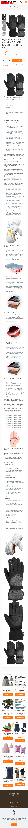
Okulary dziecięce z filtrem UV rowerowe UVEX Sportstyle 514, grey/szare (20, 712)
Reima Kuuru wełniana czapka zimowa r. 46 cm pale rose (20, 758)
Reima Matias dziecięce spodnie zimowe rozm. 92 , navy (20, 735)
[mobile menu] (26, 2)
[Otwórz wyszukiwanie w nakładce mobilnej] (23, 2)
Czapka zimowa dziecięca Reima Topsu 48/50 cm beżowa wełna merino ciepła (8, 689)
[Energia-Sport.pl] (9, 2)
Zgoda (14, 824)
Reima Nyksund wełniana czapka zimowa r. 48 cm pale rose (8, 756)
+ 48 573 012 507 (14, 802)
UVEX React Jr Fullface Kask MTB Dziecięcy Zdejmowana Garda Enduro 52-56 (7, 712)
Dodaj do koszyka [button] (7, 694)
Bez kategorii (21, 64)
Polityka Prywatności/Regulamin (14, 821)
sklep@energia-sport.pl (14, 803)
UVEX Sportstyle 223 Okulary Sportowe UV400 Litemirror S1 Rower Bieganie (20, 689)
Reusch (6, 65)
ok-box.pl (15, 806)
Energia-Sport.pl (15, 804)
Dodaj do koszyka (16, 60)
